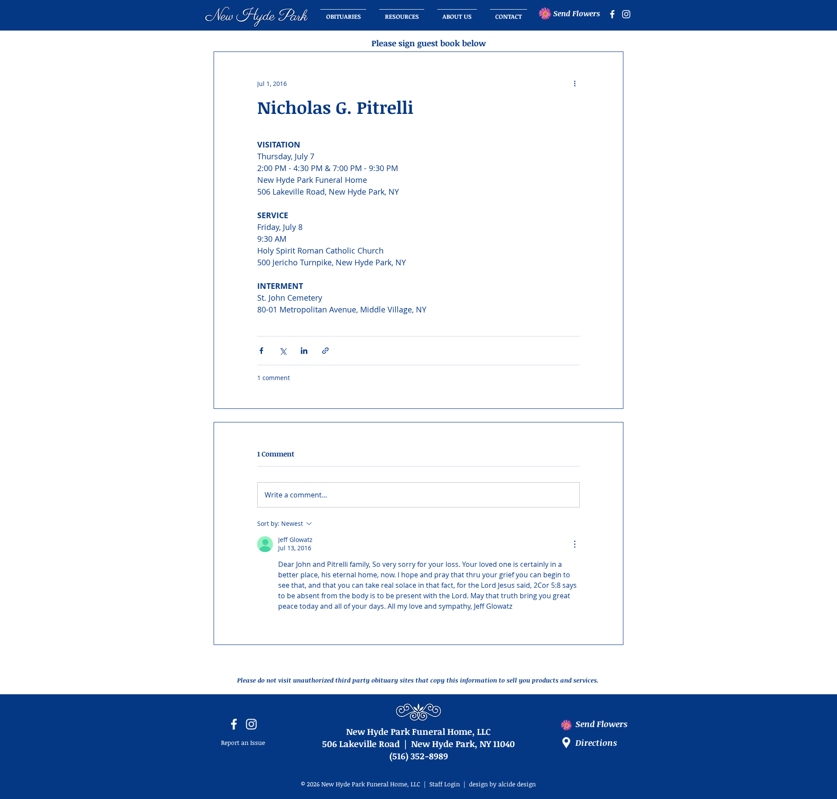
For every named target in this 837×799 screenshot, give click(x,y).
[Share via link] (325, 350)
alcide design (517, 784)
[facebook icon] (612, 14)
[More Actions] (574, 544)
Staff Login (444, 784)
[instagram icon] (626, 14)
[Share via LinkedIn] (304, 350)
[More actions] (574, 83)
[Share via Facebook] (261, 350)
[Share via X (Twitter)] (283, 350)
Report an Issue (243, 742)
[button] (457, 12)
